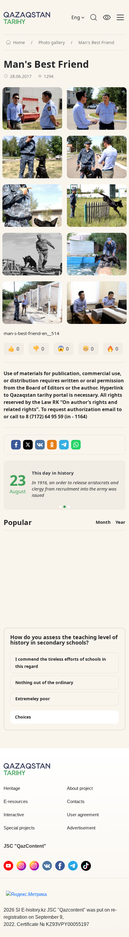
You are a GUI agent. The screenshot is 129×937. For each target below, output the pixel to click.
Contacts (76, 801)
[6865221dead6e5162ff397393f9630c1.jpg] (32, 254)
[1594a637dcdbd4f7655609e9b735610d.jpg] (96, 108)
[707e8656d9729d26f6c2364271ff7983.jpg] (96, 205)
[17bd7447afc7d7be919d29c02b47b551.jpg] (96, 254)
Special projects (19, 827)
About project (80, 788)
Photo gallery (51, 42)
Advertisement (81, 827)
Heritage (12, 788)
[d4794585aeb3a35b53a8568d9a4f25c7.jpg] (32, 302)
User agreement (83, 814)
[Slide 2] (64, 507)
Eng (76, 17)
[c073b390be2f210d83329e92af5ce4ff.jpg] (96, 302)
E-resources (16, 801)
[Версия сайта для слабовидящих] (107, 17)
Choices (23, 717)
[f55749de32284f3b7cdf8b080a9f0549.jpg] (32, 205)
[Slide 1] (60, 507)
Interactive (14, 814)
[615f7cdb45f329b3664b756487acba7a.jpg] (32, 108)
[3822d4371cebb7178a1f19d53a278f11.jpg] (32, 157)
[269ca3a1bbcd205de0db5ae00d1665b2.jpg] (96, 157)
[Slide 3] (69, 507)
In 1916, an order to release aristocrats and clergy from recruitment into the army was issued (75, 488)
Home (19, 42)
